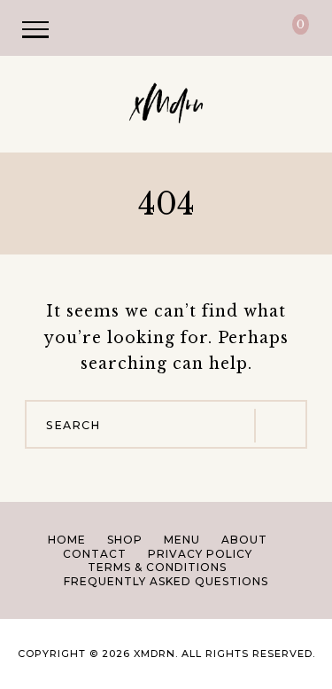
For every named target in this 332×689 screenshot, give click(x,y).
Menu (182, 539)
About (244, 539)
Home (67, 539)
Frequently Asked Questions (166, 581)
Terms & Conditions (157, 567)
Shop (125, 539)
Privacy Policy (200, 553)
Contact (95, 553)
